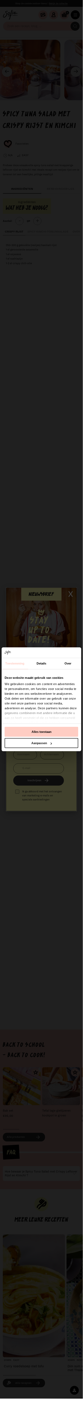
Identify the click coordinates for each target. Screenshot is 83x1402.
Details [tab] (41, 663)
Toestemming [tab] (14, 663)
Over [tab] (68, 663)
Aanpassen (39, 743)
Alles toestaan (41, 731)
